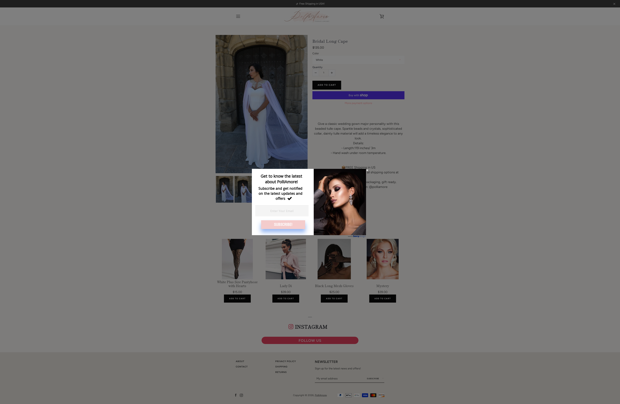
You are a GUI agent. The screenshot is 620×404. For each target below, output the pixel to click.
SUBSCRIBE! (283, 224)
